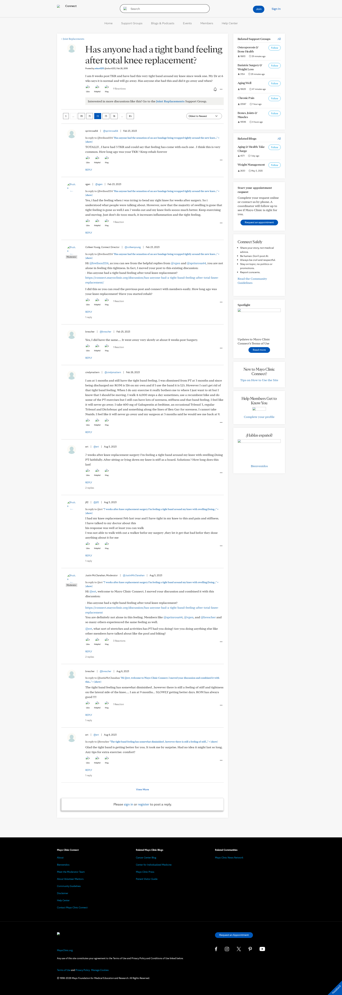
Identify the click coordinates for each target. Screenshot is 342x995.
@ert (96, 446)
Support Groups (131, 23)
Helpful (97, 91)
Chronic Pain (246, 98)
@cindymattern (113, 372)
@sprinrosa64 (110, 130)
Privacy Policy (83, 970)
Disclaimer (62, 893)
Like (88, 91)
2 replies (89, 487)
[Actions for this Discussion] (221, 89)
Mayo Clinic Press (145, 871)
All (279, 39)
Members (206, 23)
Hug (107, 91)
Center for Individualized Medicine (154, 864)
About (60, 857)
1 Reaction (118, 222)
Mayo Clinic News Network (229, 857)
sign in (128, 804)
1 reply (88, 317)
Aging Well (244, 83)
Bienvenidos (259, 466)
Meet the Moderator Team (71, 871)
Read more (259, 349)
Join (258, 9)
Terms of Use (64, 970)
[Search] (124, 8)
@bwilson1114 (98, 263)
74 (114, 116)
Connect (70, 6)
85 (130, 116)
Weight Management (251, 164)
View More (142, 789)
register (143, 804)
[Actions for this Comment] (221, 160)
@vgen (98, 184)
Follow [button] (274, 47)
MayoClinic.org (65, 950)
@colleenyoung (133, 247)
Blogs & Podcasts (162, 23)
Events (187, 23)
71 (90, 116)
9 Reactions (119, 88)
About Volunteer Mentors (70, 879)
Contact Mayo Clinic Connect (72, 907)
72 (98, 116)
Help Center (230, 23)
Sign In (276, 9)
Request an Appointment (234, 935)
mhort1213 (105, 68)
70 (81, 116)
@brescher (105, 331)
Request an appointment (259, 222)
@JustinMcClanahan (133, 575)
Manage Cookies (100, 970)
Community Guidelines (69, 886)
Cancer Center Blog (146, 857)
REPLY (88, 169)
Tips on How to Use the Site (259, 380)
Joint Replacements (72, 38)
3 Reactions (119, 640)
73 (106, 116)
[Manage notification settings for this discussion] (215, 89)
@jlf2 (96, 502)
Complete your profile (259, 417)
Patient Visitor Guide (146, 879)
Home (108, 23)
